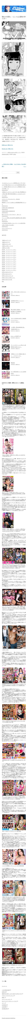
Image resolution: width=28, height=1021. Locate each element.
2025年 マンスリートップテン (9, 268)
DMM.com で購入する (7, 145)
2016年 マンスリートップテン (9, 251)
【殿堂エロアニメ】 (6, 240)
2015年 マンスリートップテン (9, 249)
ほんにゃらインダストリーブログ (9, 1001)
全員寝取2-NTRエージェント (17, 300)
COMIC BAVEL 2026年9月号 (8, 211)
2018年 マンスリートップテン (9, 255)
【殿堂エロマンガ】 (6, 244)
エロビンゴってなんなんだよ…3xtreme (11, 199)
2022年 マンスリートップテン (9, 262)
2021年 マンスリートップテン (9, 261)
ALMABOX (4, 1005)
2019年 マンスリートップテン (9, 257)
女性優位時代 (5, 1008)
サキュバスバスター (6, 999)
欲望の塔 (4, 992)
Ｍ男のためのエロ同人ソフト (14, 152)
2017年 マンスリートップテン (9, 253)
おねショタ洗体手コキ (16, 336)
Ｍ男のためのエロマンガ (7, 275)
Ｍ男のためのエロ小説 (7, 279)
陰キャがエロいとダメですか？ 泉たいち (11, 214)
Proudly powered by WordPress (8, 1018)
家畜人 (3, 997)
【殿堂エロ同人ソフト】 (7, 246)
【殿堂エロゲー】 (6, 242)
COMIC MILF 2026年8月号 (8, 207)
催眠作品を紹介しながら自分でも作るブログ (12, 993)
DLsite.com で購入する (7, 148)
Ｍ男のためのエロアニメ (7, 272)
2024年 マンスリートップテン (9, 266)
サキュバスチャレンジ (7, 228)
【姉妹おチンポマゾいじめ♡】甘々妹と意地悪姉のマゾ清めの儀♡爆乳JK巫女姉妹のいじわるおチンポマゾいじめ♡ (14, 193)
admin (14, 154)
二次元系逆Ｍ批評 (6, 990)
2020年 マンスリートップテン (9, 259)
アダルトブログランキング (8, 995)
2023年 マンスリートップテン (9, 264)
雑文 (3, 281)
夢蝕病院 (13, 362)
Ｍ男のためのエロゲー (7, 274)
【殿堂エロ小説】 (6, 247)
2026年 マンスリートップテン (9, 270)
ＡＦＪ (3, 1003)
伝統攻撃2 (4, 1006)
